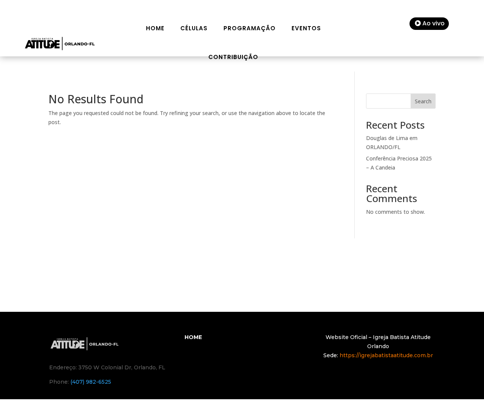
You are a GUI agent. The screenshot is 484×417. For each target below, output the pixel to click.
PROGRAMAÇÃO (249, 28)
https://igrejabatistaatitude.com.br (386, 355)
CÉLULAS (194, 28)
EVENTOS (306, 28)
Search (423, 101)
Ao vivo (433, 23)
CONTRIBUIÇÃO (233, 57)
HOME (155, 28)
